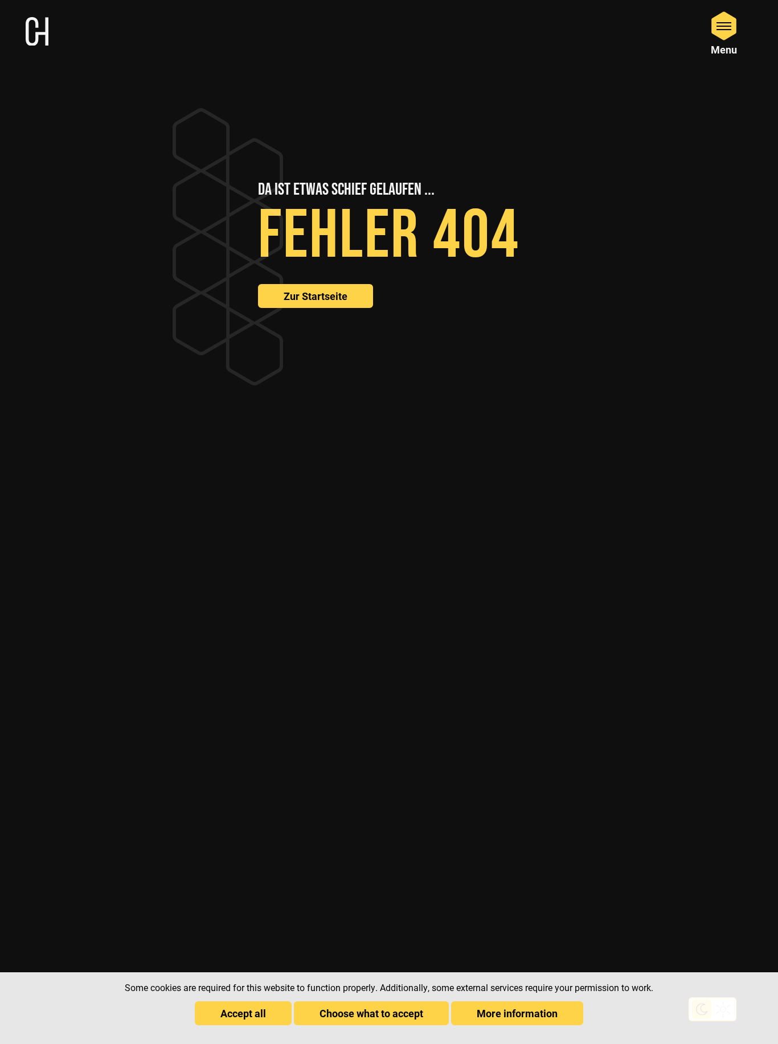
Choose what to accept (371, 1013)
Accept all (243, 1013)
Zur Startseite (315, 296)
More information (517, 1013)
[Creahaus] (37, 33)
